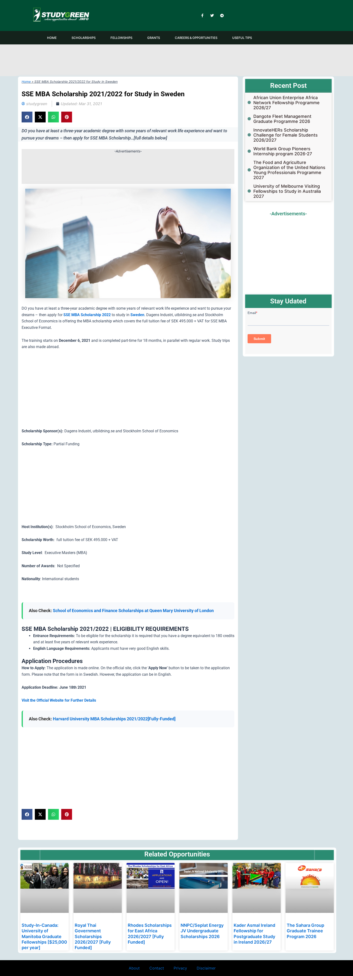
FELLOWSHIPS (121, 38)
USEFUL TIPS (242, 38)
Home (26, 82)
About (134, 968)
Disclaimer (206, 968)
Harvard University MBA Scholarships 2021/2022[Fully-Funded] (114, 718)
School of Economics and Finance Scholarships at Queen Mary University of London (133, 610)
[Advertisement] (176, 59)
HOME (52, 38)
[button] (27, 117)
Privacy (180, 968)
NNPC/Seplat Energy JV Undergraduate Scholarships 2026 (202, 931)
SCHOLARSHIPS (84, 38)
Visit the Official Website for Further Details (59, 700)
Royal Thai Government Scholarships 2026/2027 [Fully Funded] (93, 936)
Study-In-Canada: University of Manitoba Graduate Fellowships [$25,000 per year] (44, 936)
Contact (156, 968)
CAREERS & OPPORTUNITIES (196, 38)
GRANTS (153, 38)
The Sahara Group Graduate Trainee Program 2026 (305, 931)
